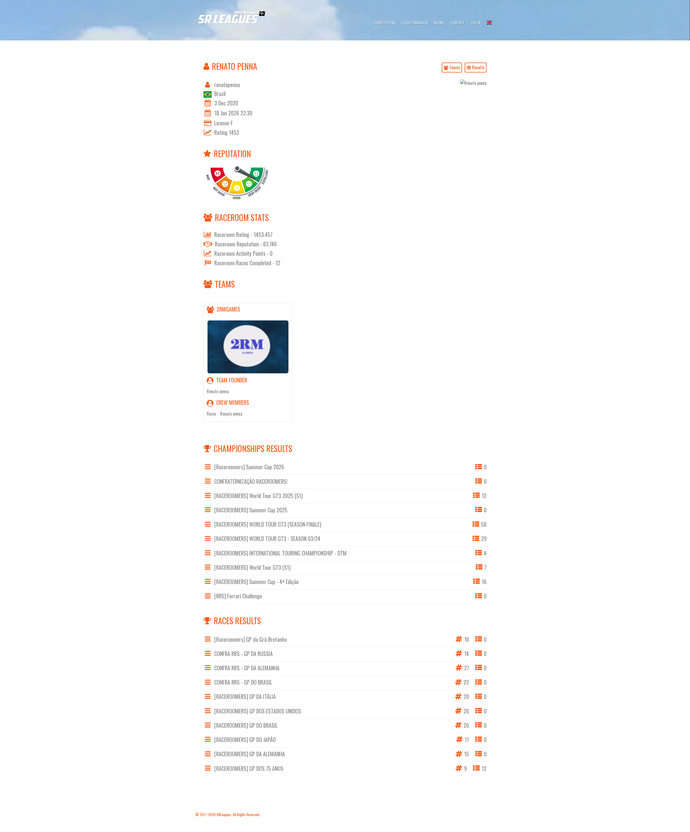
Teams (454, 67)
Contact (457, 22)
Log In (475, 22)
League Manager (414, 22)
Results (478, 67)
